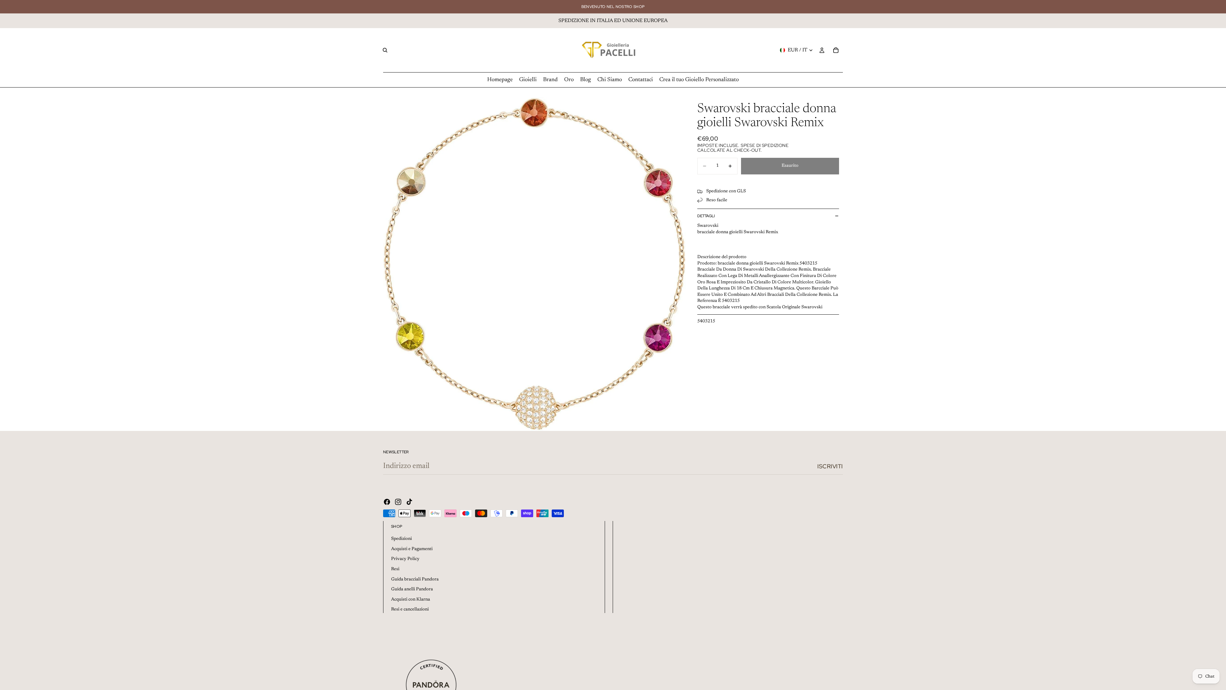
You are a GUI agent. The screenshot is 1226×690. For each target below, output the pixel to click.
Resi (395, 569)
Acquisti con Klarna (410, 599)
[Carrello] (836, 50)
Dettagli (706, 215)
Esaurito (790, 166)
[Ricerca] (385, 50)
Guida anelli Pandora (412, 589)
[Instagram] (398, 502)
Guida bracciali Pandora (415, 579)
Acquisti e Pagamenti (412, 549)
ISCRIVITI (830, 466)
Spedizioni (401, 539)
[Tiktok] (409, 502)
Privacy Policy (405, 559)
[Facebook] (387, 502)
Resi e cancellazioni (410, 609)
